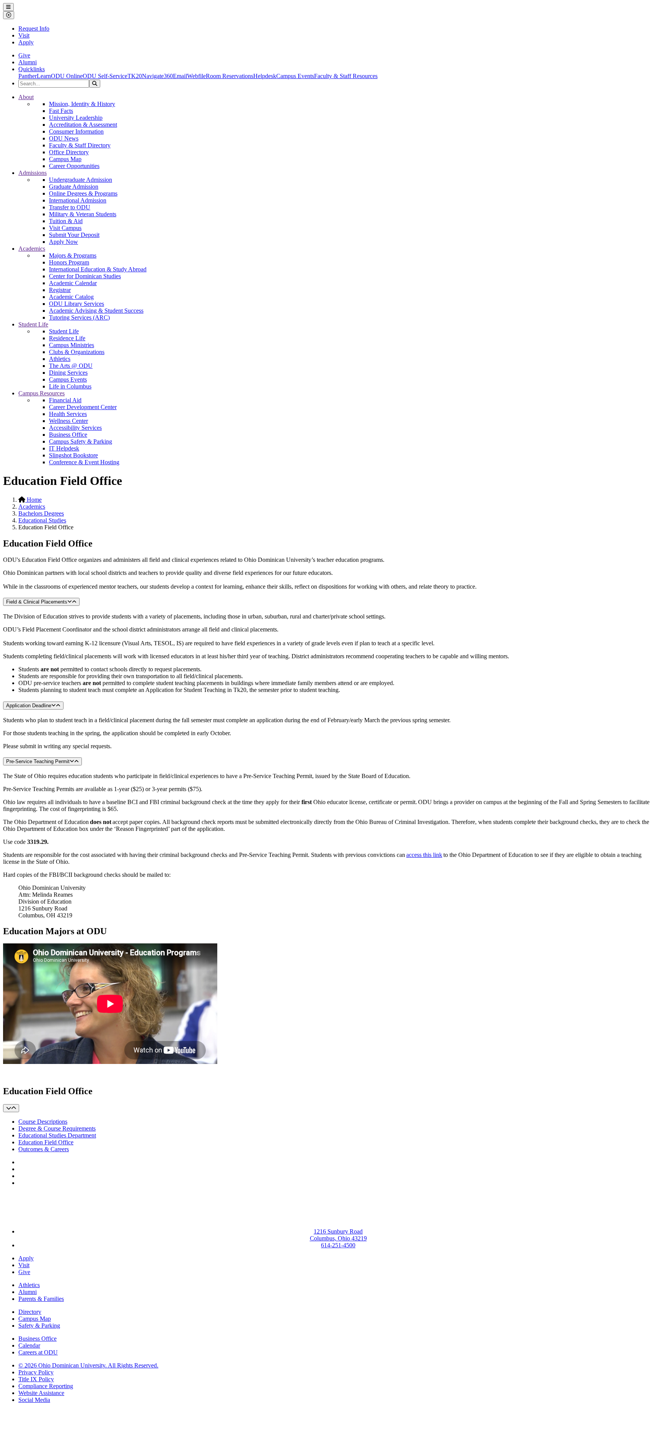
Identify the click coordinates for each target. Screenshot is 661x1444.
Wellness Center (68, 421)
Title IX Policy (36, 1379)
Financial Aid (65, 400)
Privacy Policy (36, 1372)
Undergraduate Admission (80, 179)
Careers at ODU (38, 1352)
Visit (23, 35)
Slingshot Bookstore (73, 455)
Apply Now (63, 241)
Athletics (59, 359)
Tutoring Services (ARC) (79, 317)
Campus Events (295, 76)
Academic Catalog (71, 297)
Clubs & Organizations (76, 352)
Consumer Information (76, 131)
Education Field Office (45, 1142)
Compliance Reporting (45, 1386)
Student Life (33, 324)
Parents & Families (41, 1299)
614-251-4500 (338, 1245)
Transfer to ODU (69, 207)
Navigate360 (157, 76)
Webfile (196, 76)
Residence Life (67, 338)
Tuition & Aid (66, 221)
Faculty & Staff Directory (80, 145)
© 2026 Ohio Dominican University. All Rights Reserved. (88, 1365)
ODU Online (67, 76)
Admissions (32, 173)
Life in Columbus (70, 386)
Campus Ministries (71, 345)
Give (24, 55)
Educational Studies (42, 520)
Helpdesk (264, 76)
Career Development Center (83, 407)
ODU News (63, 138)
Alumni (27, 62)
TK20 (134, 76)
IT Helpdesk (64, 448)
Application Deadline (28, 705)
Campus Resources (41, 393)
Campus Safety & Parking (80, 441)
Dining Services (68, 372)
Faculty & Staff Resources (346, 76)
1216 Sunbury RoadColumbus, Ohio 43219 (338, 1235)
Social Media (34, 1400)
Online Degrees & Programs (83, 193)
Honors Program (69, 262)
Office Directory (69, 152)
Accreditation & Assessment (83, 124)
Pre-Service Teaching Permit (38, 761)
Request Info (33, 28)
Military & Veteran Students (82, 214)
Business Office (68, 434)
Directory (29, 1312)
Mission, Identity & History (82, 104)
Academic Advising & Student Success (96, 310)
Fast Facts (61, 111)
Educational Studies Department (57, 1135)
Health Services (68, 414)
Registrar (60, 290)
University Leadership (76, 117)
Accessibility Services (75, 427)
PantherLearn (34, 76)
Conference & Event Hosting (84, 462)
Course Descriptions (42, 1121)
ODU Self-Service (105, 76)
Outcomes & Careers (43, 1149)
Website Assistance (41, 1393)
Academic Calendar (73, 283)
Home (33, 499)
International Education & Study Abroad (98, 269)
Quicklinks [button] (31, 69)
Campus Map (65, 159)
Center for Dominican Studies (85, 276)
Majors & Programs (72, 255)
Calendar (29, 1345)
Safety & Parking (39, 1325)
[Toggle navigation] (11, 1108)
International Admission (77, 200)
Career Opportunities (74, 166)
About (26, 97)
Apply (26, 42)
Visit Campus (65, 228)
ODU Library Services (76, 303)
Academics (31, 248)
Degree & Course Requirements (57, 1128)
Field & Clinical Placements (36, 602)
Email (180, 76)
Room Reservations (229, 76)
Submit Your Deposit (74, 235)
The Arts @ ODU (71, 365)
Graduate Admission (73, 186)
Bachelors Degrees (41, 513)
